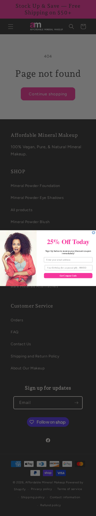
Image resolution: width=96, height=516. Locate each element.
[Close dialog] (93, 232)
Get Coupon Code (68, 275)
